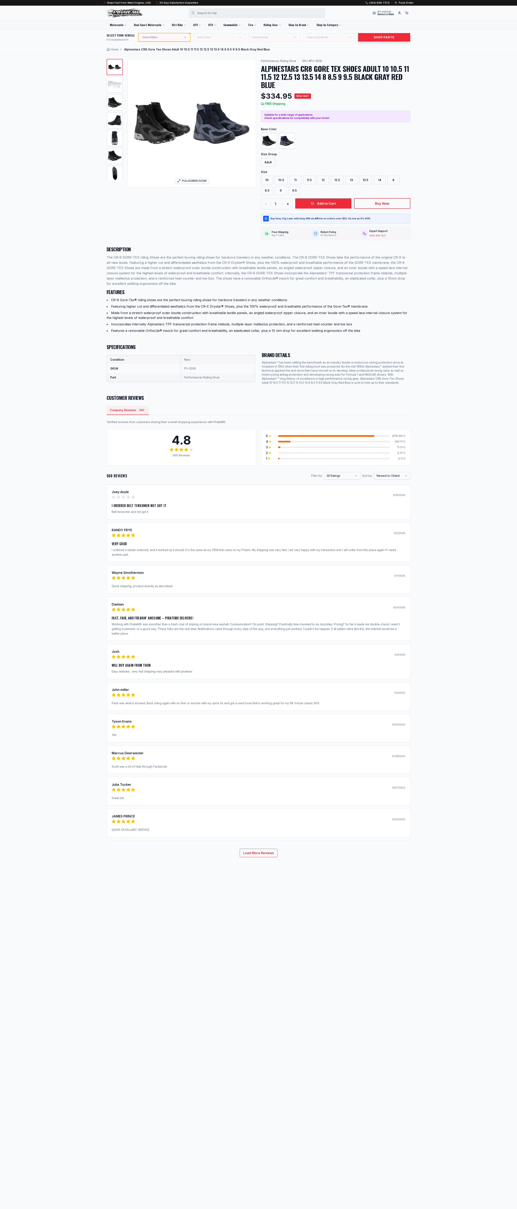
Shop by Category (327, 25)
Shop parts (384, 37)
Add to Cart (326, 203)
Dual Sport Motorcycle (147, 25)
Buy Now (382, 203)
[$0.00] (406, 13)
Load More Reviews (258, 853)
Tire (250, 25)
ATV (195, 25)
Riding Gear (271, 25)
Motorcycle (116, 25)
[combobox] (342, 475)
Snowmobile (230, 25)
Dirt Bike (177, 25)
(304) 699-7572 (379, 2)
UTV (210, 25)
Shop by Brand (297, 25)
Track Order (406, 2)
